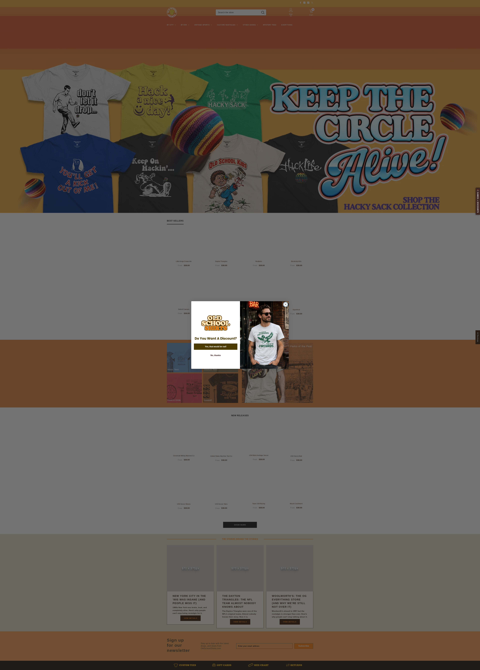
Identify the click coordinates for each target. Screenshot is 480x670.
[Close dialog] (285, 304)
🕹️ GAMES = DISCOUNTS (478, 201)
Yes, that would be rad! (215, 347)
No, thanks (215, 355)
